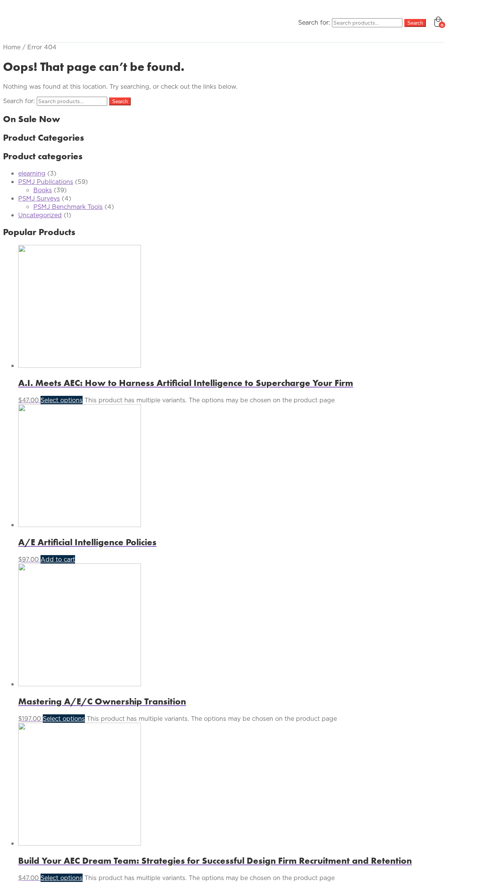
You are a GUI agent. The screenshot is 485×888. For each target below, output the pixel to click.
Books (42, 190)
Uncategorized (40, 215)
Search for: (314, 22)
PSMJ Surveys (39, 198)
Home (11, 47)
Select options (62, 400)
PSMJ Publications (45, 181)
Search (415, 23)
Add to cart (58, 559)
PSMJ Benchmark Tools (68, 206)
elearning (31, 173)
